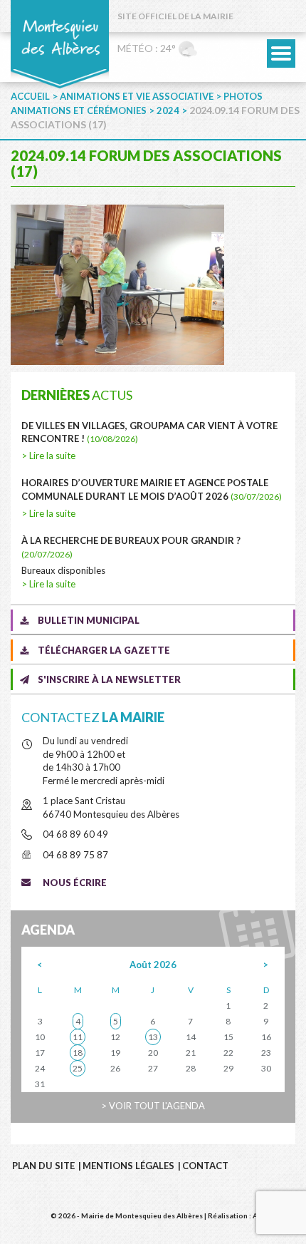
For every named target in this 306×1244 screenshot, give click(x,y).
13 (153, 1037)
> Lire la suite (48, 455)
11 (78, 1037)
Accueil (30, 96)
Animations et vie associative (136, 96)
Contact (205, 1165)
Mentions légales (128, 1165)
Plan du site (43, 1165)
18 (78, 1052)
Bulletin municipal (88, 620)
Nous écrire (75, 882)
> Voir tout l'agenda (153, 1105)
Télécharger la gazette (104, 650)
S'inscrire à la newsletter (109, 679)
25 (78, 1068)
